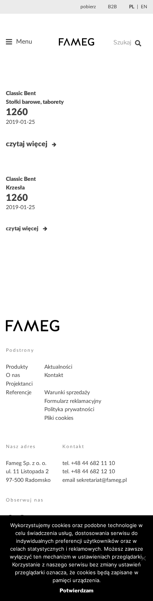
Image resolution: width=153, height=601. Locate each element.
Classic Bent (21, 93)
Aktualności (58, 367)
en (144, 6)
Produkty (17, 367)
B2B (112, 6)
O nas (13, 375)
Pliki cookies (58, 418)
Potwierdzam (76, 590)
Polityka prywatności (69, 409)
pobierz (88, 6)
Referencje (18, 392)
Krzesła (15, 188)
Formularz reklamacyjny (72, 401)
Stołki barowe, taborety (35, 102)
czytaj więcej (26, 144)
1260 (17, 112)
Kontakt (53, 375)
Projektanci (19, 384)
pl (131, 6)
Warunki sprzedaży (67, 392)
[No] (143, 558)
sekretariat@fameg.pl (101, 480)
